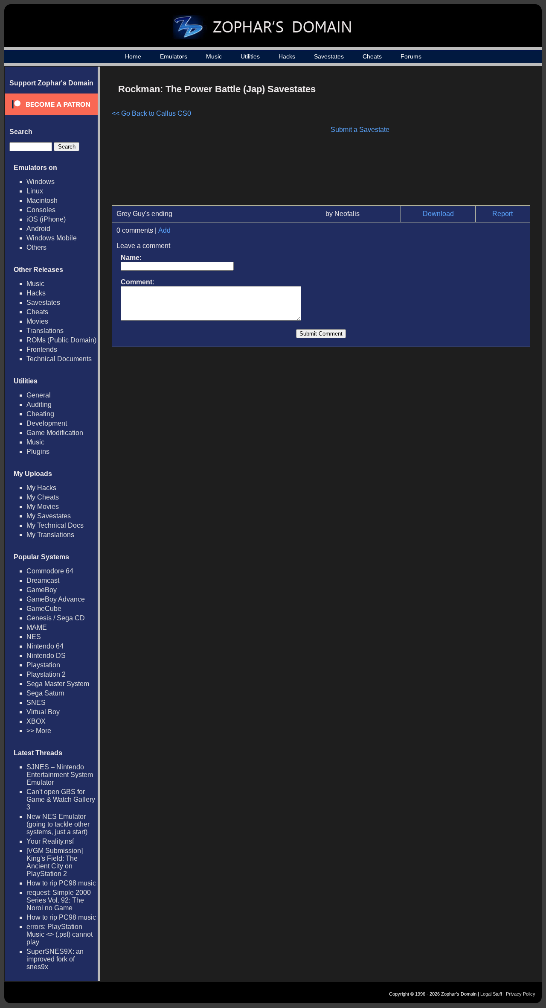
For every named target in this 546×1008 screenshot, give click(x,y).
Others (36, 247)
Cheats (372, 56)
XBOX (36, 721)
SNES (36, 702)
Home (133, 56)
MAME (36, 627)
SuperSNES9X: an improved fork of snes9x (55, 959)
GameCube (43, 608)
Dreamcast (42, 580)
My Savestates (48, 516)
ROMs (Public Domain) (61, 340)
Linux (34, 191)
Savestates (329, 56)
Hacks (287, 56)
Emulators (173, 56)
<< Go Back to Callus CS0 (151, 113)
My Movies (42, 506)
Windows (40, 181)
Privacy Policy (520, 993)
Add (164, 230)
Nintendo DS (46, 655)
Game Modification (54, 432)
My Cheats (42, 497)
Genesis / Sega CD (55, 618)
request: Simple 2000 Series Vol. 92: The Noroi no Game (58, 900)
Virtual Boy (43, 712)
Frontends (41, 349)
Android (38, 228)
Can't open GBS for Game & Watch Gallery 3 (60, 799)
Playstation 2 (46, 674)
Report (502, 213)
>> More (38, 730)
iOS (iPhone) (46, 219)
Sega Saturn (45, 693)
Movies (37, 321)
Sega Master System (57, 683)
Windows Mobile (51, 238)
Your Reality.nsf (50, 841)
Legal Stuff (491, 993)
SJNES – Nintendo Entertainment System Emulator (59, 774)
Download (438, 213)
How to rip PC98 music (61, 883)
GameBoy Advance (55, 599)
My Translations (50, 534)
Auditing (39, 404)
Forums (411, 56)
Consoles (40, 209)
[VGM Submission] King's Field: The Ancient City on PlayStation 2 (54, 862)
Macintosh (42, 200)
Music (214, 56)
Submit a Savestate (360, 129)
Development (46, 423)
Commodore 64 (49, 571)
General (38, 395)
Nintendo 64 (45, 646)
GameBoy (41, 589)
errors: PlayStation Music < (59, 934)
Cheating (40, 414)
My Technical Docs (55, 525)
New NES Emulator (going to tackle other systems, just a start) (58, 824)
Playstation (43, 665)
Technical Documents (59, 358)
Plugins (37, 451)
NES (33, 636)
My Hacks (41, 487)
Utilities (250, 56)
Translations (45, 330)
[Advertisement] (458, 139)
